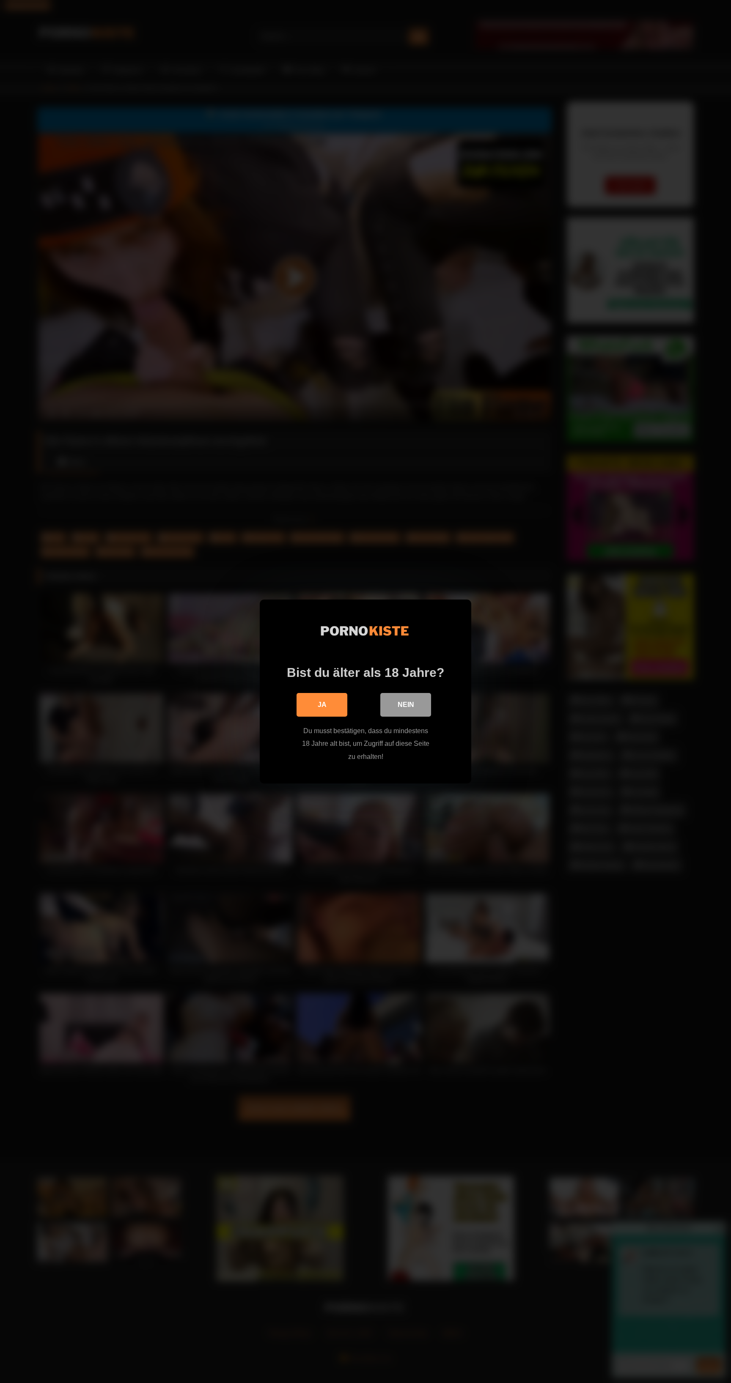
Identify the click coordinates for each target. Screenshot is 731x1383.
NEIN (406, 704)
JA (322, 704)
